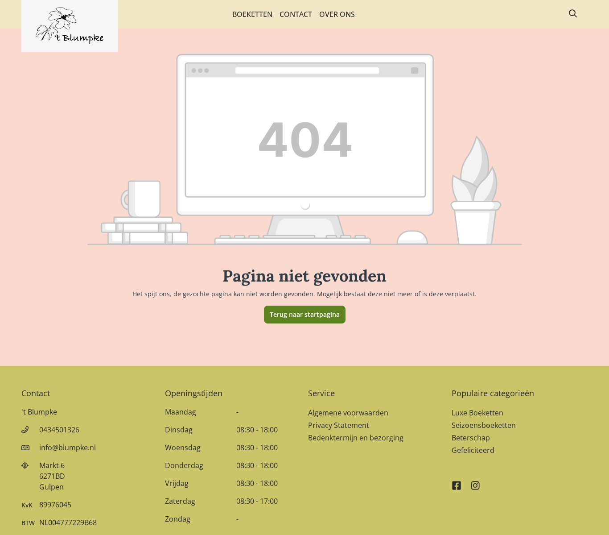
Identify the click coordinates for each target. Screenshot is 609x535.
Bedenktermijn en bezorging (355, 438)
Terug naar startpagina (305, 314)
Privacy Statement (338, 425)
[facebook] (456, 481)
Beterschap (471, 438)
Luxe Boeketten (477, 413)
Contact (296, 14)
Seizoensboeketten (484, 425)
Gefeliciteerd (473, 450)
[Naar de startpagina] (69, 26)
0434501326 (59, 430)
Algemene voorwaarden (348, 413)
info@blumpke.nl (67, 447)
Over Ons (337, 14)
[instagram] (475, 481)
